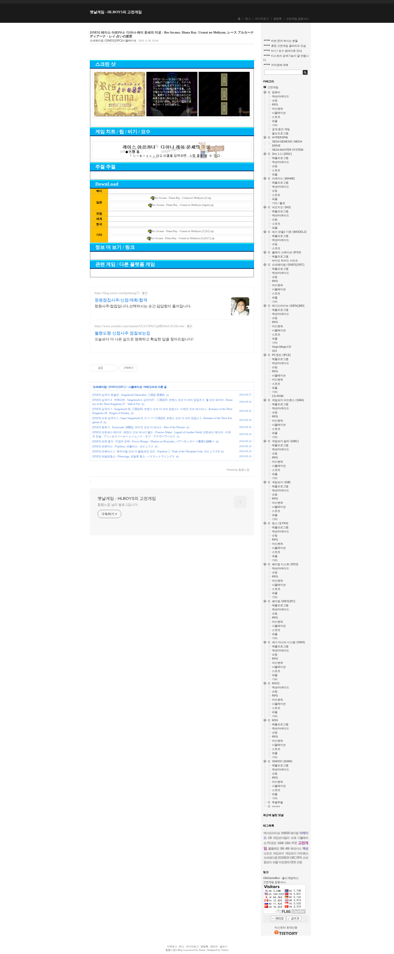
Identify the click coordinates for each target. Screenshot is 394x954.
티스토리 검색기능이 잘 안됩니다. (286, 58)
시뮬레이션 (135, 387)
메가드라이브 (272, 833)
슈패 (293, 838)
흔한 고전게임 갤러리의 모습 (288, 45)
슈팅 (299, 862)
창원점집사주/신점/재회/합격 (121, 300)
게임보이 (278, 853)
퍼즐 (275, 862)
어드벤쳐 (284, 862)
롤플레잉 (273, 848)
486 (287, 848)
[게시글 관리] (113, 368)
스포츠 (268, 853)
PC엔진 (271, 843)
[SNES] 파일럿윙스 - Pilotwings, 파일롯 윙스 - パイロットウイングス (133, 456)
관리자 (214, 946)
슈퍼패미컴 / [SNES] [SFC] (109, 387)
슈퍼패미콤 (270, 857)
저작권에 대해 (279, 65)
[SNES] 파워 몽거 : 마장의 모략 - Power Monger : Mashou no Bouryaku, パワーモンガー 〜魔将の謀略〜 (153, 441)
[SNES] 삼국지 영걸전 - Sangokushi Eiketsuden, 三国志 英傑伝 (128, 395)
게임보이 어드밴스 (296, 853)
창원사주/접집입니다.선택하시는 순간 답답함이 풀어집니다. (143, 306)
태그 (248, 18)
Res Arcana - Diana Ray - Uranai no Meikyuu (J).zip (182, 198)
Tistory (225, 950)
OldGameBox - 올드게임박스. (281, 878)
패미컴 (294, 833)
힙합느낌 (171, 950)
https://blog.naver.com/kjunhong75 (117, 293)
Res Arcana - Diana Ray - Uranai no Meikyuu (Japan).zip (183, 205)
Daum (202, 950)
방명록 (277, 18)
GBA (287, 843)
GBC (293, 857)
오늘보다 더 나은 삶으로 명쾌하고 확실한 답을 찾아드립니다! (144, 339)
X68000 (285, 833)
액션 (305, 848)
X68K (280, 843)
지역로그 (172, 946)
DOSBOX (283, 857)
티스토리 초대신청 (286, 927)
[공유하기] (107, 368)
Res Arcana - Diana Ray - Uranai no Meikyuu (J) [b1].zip (182, 231)
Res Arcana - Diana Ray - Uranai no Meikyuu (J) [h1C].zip (182, 238)
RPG (299, 857)
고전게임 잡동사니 (297, 18)
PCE (294, 843)
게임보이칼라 (281, 838)
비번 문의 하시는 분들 (284, 40)
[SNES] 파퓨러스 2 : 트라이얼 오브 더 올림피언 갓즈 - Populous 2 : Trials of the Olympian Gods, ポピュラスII (156, 451)
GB (270, 838)
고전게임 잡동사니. (274, 882)
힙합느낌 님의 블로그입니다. (118, 504)
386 (282, 848)
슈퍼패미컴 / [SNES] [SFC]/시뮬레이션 (113, 40)
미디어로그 (262, 18)
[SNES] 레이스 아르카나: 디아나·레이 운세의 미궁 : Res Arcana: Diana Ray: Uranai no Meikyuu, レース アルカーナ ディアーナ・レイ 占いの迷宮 (172, 34)
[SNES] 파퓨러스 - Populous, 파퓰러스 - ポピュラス (122, 446)
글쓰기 (223, 946)
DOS (293, 862)
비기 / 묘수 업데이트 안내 (286, 50)
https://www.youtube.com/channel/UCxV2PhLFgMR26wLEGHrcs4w (139, 326)
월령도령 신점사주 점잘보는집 (122, 333)
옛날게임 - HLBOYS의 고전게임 (116, 12)
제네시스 (295, 848)
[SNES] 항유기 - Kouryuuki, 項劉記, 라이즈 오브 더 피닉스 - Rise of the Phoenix (138, 427)
